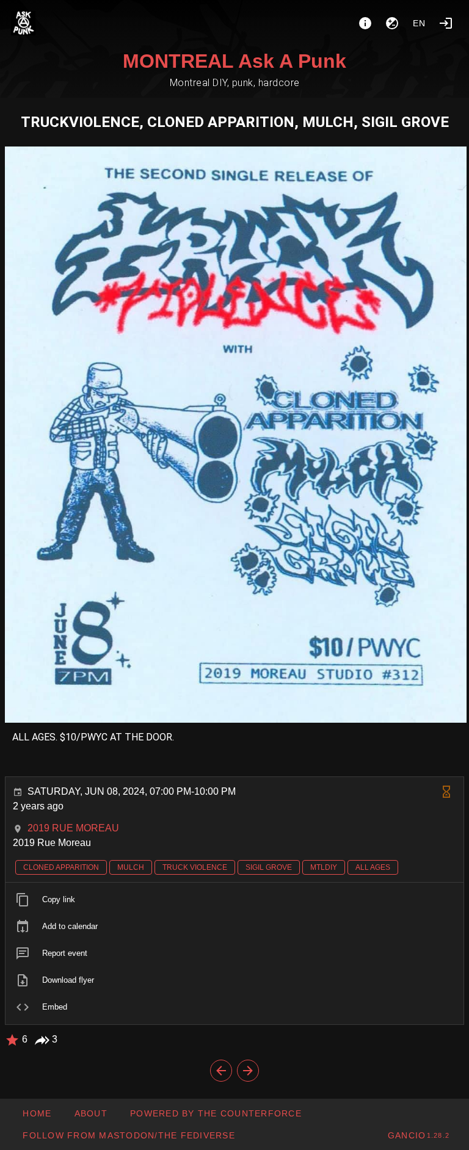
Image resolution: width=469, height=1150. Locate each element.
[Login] (445, 23)
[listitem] (234, 900)
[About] (365, 23)
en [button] (419, 23)
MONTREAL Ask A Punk (234, 61)
